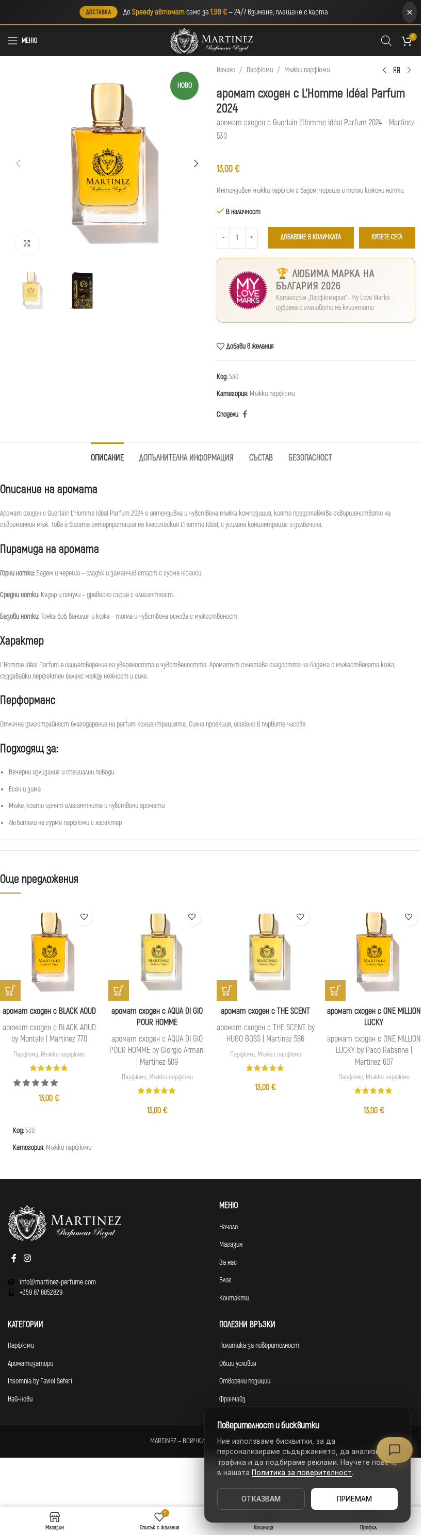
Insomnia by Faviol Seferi (40, 1381)
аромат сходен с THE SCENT (265, 1011)
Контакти (234, 1298)
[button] (18, 163)
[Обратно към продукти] (397, 70)
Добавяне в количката (311, 237)
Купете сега (386, 237)
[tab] (107, 456)
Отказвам (261, 1499)
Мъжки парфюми (307, 69)
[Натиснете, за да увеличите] (27, 243)
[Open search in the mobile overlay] (386, 41)
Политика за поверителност (259, 1345)
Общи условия (237, 1363)
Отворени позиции (244, 1381)
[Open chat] (395, 1450)
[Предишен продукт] (384, 70)
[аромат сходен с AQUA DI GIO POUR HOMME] (157, 952)
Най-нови (20, 1399)
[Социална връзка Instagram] (27, 1259)
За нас (228, 1262)
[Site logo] (211, 40)
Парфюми (260, 69)
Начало (226, 69)
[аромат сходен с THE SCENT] (266, 952)
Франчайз (232, 1399)
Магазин (230, 1244)
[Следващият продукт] (409, 70)
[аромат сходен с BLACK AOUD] (49, 952)
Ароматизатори (30, 1363)
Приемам (354, 1499)
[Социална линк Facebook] (244, 414)
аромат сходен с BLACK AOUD (49, 1011)
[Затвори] (409, 12)
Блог (225, 1280)
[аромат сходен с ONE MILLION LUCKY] (374, 952)
